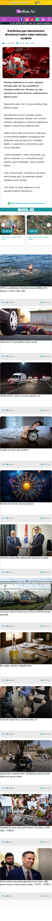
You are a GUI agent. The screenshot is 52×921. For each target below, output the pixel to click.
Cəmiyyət (11, 302)
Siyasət (11, 572)
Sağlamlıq (12, 680)
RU (43, 19)
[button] (3, 225)
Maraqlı (10, 518)
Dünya (11, 842)
